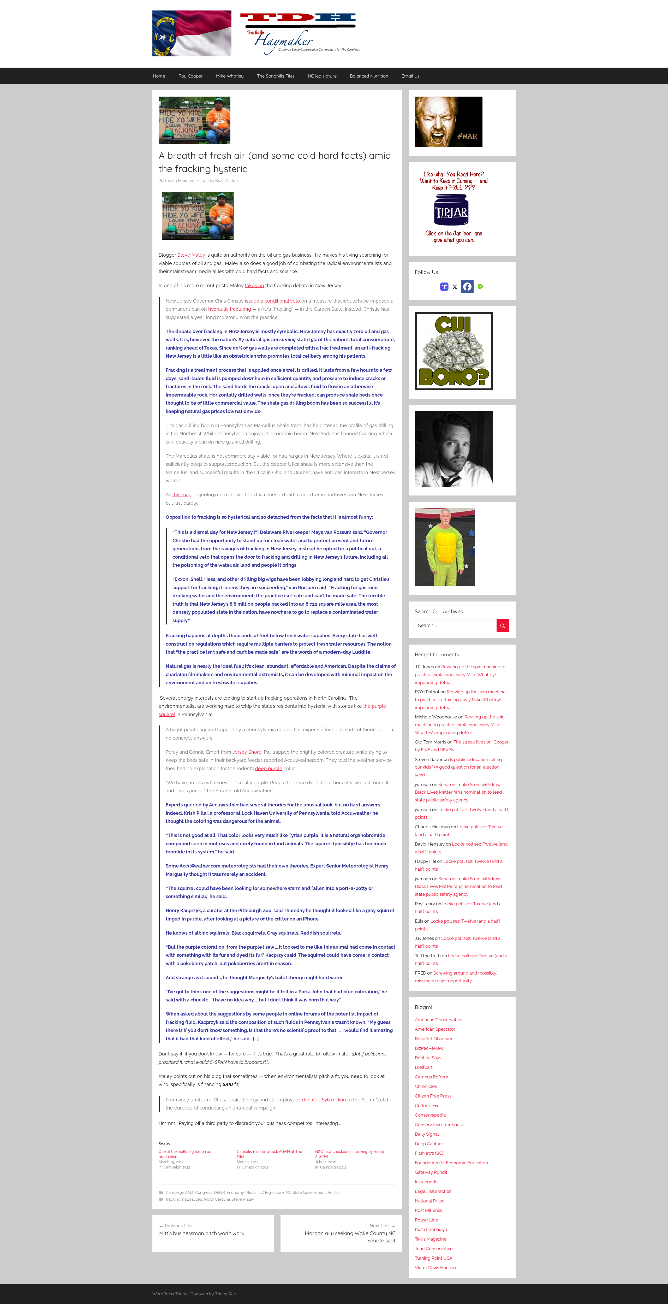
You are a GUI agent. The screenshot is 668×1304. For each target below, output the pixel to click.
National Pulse (429, 1200)
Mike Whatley (230, 76)
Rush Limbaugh (431, 1229)
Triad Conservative (434, 1248)
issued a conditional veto (272, 301)
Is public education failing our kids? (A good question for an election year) (458, 767)
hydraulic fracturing (229, 309)
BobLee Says (428, 1057)
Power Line (426, 1220)
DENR (219, 1192)
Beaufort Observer (433, 1038)
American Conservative (438, 1019)
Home (159, 76)
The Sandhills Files (276, 76)
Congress (203, 1192)
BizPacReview (429, 1048)
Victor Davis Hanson (435, 1267)
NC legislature (322, 76)
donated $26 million (324, 1099)
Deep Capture (429, 1143)
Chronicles (426, 1086)
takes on (254, 285)
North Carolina (217, 1199)
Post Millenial (429, 1210)
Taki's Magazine (430, 1239)
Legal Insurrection (433, 1191)
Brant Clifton (226, 180)
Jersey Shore (246, 752)
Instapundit (426, 1181)
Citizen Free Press (433, 1096)
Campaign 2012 (179, 1192)
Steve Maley (191, 255)
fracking (173, 1199)
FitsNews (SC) (429, 1153)
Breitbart (424, 1067)
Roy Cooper (190, 76)
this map (182, 494)
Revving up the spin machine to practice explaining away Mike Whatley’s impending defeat (460, 674)
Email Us (411, 76)
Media (251, 1192)
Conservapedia (430, 1115)
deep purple (268, 768)
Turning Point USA (433, 1258)
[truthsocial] (444, 286)
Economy (235, 1192)
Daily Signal (427, 1134)
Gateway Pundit (431, 1172)
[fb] (467, 286)
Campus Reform (431, 1076)
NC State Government (306, 1192)
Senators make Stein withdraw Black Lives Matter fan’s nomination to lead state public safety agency (458, 792)
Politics (334, 1192)
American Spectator (435, 1029)
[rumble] (480, 286)
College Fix (426, 1105)
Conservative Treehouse (439, 1124)
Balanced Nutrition (369, 76)
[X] (455, 286)
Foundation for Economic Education (451, 1162)
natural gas (192, 1199)
